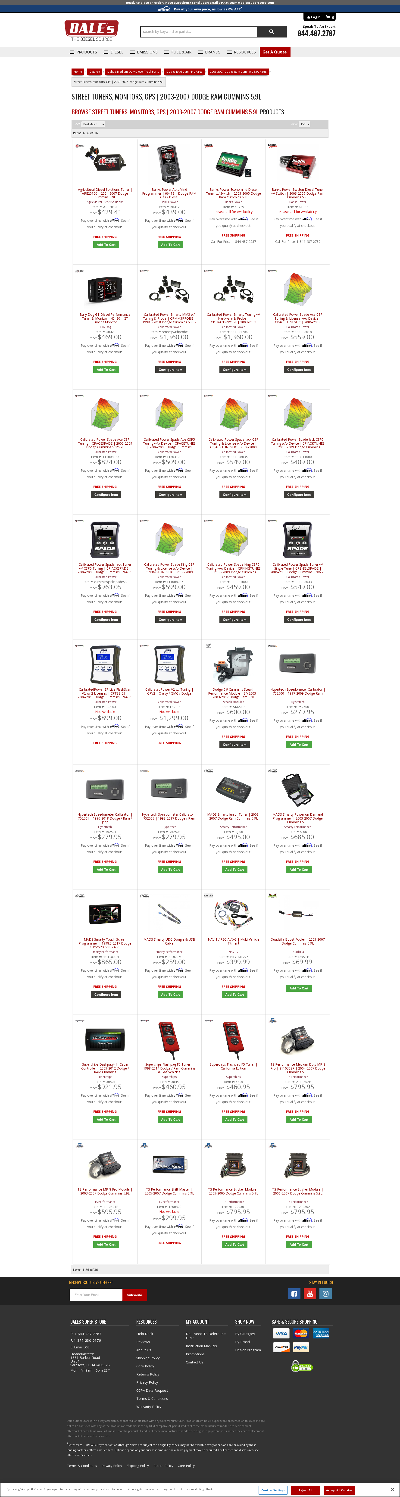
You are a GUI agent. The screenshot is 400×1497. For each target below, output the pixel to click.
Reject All (305, 1490)
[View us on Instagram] (325, 1293)
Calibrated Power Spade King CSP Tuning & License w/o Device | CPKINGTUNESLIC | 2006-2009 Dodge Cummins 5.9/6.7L (169, 568)
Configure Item (170, 369)
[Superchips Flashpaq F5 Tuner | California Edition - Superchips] (208, 1022)
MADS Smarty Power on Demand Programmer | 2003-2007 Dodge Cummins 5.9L (297, 818)
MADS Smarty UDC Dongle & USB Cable (169, 941)
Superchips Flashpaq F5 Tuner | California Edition (233, 1066)
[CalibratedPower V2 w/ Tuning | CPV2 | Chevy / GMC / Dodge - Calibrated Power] (144, 647)
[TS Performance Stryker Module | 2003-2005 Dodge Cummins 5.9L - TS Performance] (208, 1147)
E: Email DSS (80, 1347)
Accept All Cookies (339, 1490)
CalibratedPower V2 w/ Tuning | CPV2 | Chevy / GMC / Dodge (169, 691)
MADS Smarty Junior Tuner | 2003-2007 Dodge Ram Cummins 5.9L (233, 816)
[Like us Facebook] (294, 1293)
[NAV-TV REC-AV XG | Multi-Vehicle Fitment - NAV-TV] (208, 897)
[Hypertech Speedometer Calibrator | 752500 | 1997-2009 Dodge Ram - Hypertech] (272, 647)
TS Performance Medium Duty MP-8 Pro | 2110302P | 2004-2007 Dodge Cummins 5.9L (297, 1068)
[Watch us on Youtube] (310, 1293)
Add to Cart (106, 369)
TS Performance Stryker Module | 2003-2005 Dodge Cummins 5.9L (233, 1191)
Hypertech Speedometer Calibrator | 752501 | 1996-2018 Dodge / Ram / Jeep (105, 818)
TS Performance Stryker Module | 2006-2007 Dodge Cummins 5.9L (297, 1191)
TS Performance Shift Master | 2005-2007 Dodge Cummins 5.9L (169, 1191)
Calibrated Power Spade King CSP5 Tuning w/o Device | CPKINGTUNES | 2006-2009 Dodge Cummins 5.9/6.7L (233, 568)
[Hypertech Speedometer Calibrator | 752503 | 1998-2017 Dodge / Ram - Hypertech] (144, 772)
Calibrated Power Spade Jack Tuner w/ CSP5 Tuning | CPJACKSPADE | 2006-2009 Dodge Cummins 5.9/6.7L (105, 568)
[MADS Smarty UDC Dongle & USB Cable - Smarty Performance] (144, 897)
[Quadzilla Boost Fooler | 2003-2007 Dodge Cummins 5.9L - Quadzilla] (272, 897)
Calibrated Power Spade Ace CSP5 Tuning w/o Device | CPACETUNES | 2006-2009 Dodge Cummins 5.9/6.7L (169, 443)
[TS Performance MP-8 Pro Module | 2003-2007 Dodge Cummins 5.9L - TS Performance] (79, 1147)
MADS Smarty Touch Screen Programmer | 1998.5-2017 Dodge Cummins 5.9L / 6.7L (105, 943)
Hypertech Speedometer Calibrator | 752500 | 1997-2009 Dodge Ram (297, 691)
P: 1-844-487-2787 (85, 1333)
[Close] (393, 1489)
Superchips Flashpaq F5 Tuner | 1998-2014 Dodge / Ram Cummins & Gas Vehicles (169, 1068)
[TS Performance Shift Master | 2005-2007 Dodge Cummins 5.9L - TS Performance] (144, 1147)
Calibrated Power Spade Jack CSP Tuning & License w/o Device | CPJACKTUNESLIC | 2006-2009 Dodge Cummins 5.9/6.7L (233, 443)
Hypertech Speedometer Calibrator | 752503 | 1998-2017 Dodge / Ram (169, 816)
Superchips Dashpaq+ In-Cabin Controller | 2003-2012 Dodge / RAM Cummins (105, 1068)
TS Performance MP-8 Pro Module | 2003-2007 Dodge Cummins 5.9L (105, 1191)
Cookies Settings (273, 1490)
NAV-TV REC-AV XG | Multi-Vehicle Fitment (233, 941)
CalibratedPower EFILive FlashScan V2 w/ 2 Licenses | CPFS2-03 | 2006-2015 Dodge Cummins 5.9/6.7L (105, 693)
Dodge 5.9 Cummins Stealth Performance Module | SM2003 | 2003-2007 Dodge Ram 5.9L (233, 693)
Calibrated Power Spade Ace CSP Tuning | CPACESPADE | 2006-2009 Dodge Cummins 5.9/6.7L (105, 443)
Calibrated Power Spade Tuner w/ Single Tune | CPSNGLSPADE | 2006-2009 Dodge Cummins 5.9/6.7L (297, 568)
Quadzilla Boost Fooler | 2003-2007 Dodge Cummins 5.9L (298, 941)
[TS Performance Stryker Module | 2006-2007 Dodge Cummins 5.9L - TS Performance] (272, 1147)
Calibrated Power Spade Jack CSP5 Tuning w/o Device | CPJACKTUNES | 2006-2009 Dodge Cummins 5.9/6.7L (298, 443)
